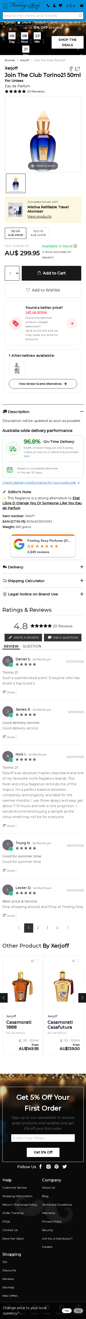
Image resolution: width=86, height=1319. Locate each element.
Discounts (9, 1270)
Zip (4, 1261)
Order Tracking (12, 1213)
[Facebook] (71, 69)
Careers (47, 1247)
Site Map (8, 1287)
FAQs (6, 1221)
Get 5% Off (43, 1152)
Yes (67, 1310)
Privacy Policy (52, 1221)
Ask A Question (65, 637)
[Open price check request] (72, 323)
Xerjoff (24, 60)
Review (11, 646)
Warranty (48, 1213)
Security (47, 1230)
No (78, 1310)
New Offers (10, 1295)
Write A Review (26, 637)
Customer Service (14, 1187)
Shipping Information (17, 1196)
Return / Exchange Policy (19, 1204)
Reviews (8, 1279)
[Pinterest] (57, 1167)
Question (31, 646)
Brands (10, 60)
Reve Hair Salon (13, 1238)
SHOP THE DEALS (67, 42)
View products (39, 216)
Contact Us (10, 1230)
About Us (48, 1187)
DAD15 (26, 22)
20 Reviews (35, 91)
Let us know (36, 312)
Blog (45, 1196)
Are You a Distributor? (57, 1238)
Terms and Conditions (57, 1204)
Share (10, 692)
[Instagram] (48, 1167)
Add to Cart (53, 273)
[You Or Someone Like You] (17, 368)
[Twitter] (78, 69)
